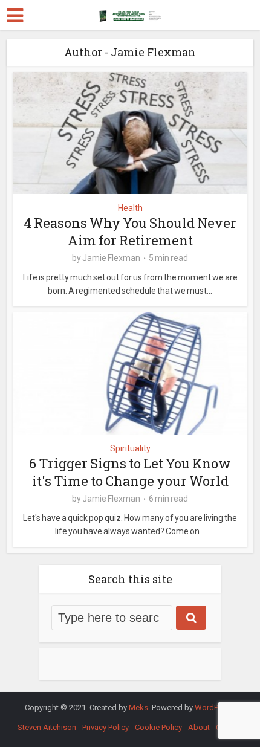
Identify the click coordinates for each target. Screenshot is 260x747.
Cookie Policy (158, 727)
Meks (138, 707)
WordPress (214, 707)
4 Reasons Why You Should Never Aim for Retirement (130, 231)
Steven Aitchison (47, 727)
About (199, 727)
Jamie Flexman (111, 258)
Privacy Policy (105, 727)
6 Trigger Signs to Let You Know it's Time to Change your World (130, 472)
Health (130, 208)
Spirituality (130, 448)
